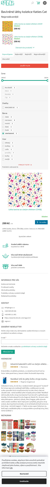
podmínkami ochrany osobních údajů (34, 346)
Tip (7, 97)
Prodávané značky (7, 287)
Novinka (9, 94)
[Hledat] (32, 3)
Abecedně (6, 59)
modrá (9, 123)
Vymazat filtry (24, 165)
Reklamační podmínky (8, 296)
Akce (8, 91)
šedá (8, 130)
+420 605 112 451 (10, 314)
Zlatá (8, 117)
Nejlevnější (19, 54)
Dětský (9, 143)
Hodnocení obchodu (8, 284)
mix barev (10, 120)
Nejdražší (28, 54)
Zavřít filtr (25, 66)
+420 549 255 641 (10, 311)
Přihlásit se (8, 352)
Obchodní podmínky (8, 290)
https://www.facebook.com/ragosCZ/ (18, 318)
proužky (9, 153)
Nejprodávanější (39, 54)
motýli (8, 159)
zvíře (8, 149)
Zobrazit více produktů (24, 48)
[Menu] (44, 3)
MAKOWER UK (11, 107)
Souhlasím (24, 481)
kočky (8, 156)
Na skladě (10, 88)
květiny (9, 146)
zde (11, 468)
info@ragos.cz (10, 308)
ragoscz (7, 321)
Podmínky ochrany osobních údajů (13, 293)
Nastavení (24, 474)
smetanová (11, 133)
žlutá (8, 127)
